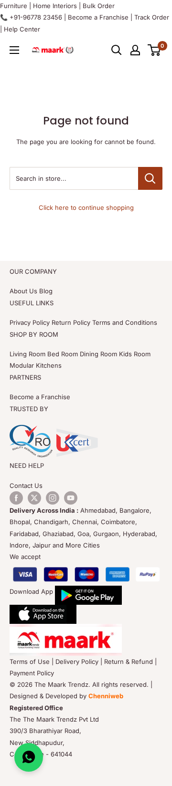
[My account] (135, 50)
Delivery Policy (76, 661)
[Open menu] (14, 50)
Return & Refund (128, 661)
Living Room (27, 354)
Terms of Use (30, 661)
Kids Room (134, 354)
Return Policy (71, 322)
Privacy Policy (30, 322)
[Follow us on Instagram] (52, 498)
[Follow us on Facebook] (16, 498)
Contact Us (26, 485)
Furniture (13, 6)
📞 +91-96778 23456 (31, 17)
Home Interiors (55, 6)
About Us (23, 291)
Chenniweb (105, 696)
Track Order (151, 17)
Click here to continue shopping (86, 207)
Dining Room (98, 354)
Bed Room (62, 354)
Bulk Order (99, 6)
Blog (46, 291)
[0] (155, 50)
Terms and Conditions (124, 322)
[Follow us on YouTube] (70, 498)
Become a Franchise (98, 17)
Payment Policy (32, 673)
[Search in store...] (150, 178)
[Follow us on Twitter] (34, 498)
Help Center (22, 29)
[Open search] (116, 50)
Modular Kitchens (36, 365)
